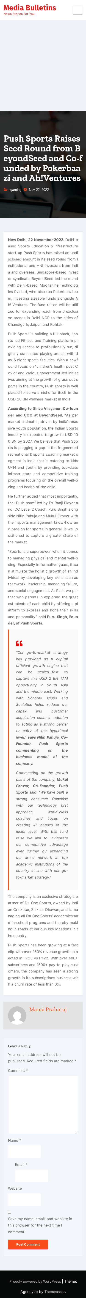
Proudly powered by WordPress (35, 1281)
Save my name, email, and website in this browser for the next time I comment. (40, 1225)
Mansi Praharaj (48, 1009)
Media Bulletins (29, 7)
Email (21, 1164)
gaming (15, 190)
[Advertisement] (43, 65)
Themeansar (54, 1292)
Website (15, 1188)
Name (14, 1140)
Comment (18, 1070)
